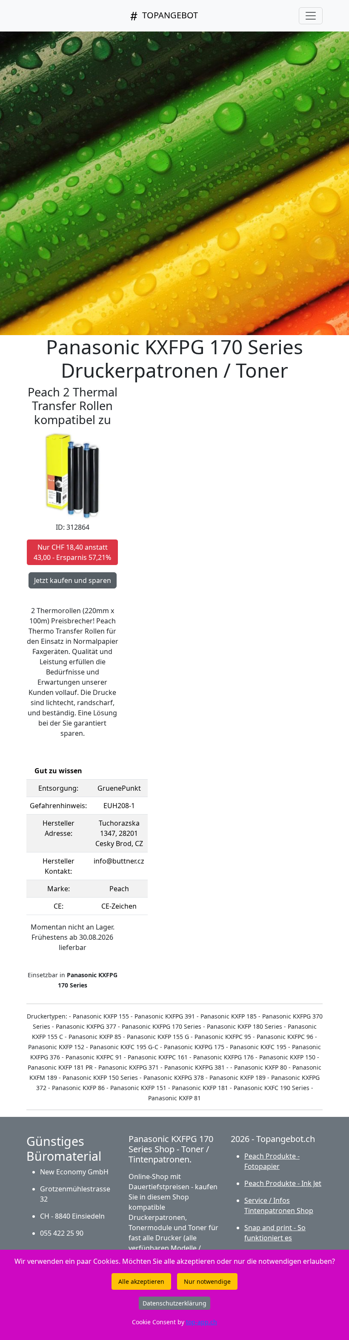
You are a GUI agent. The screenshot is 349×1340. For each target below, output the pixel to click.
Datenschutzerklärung (174, 1303)
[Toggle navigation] (311, 15)
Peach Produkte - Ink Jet (282, 1183)
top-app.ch (201, 1322)
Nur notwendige (207, 1281)
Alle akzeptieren (141, 1281)
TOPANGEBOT (169, 15)
